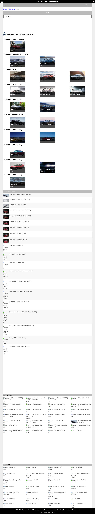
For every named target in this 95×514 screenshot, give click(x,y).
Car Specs (5, 9)
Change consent (77, 509)
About (41, 512)
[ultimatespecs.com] (47, 1)
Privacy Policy (47, 512)
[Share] (90, 5)
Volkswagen (12, 9)
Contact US (53, 512)
